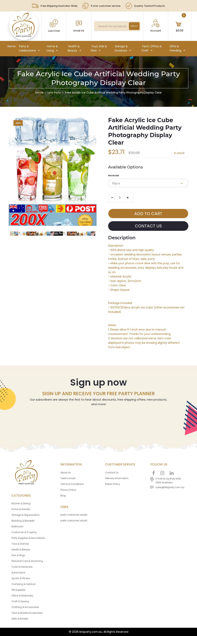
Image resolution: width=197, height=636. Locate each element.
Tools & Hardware (22, 566)
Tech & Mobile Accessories (27, 612)
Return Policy (112, 484)
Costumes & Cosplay (24, 532)
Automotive (18, 572)
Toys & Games (20, 543)
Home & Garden (21, 509)
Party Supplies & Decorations (28, 538)
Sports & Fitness (21, 578)
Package (113, 175)
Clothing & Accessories (25, 607)
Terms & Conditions (72, 484)
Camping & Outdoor (24, 584)
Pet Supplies (18, 589)
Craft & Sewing (20, 601)
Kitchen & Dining (21, 503)
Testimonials (68, 478)
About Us (65, 472)
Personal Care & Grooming (27, 561)
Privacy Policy (68, 489)
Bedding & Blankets (23, 520)
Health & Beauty (21, 549)
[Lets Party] (23, 36)
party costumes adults (73, 514)
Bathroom (17, 526)
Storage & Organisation (25, 515)
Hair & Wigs (18, 555)
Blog (63, 495)
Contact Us (112, 472)
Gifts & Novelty (20, 618)
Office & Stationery (22, 595)
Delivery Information (117, 478)
